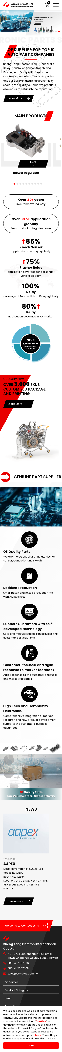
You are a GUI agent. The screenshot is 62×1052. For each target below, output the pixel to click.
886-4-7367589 (18, 968)
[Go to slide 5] (26, 184)
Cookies (41, 1021)
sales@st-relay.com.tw (23, 973)
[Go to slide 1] (53, 31)
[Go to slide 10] (41, 184)
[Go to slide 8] (35, 184)
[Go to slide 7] (32, 184)
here (38, 1035)
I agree (31, 1045)
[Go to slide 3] (59, 31)
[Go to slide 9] (38, 184)
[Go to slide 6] (29, 184)
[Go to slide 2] (56, 31)
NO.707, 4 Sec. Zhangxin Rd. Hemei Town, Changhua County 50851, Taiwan (33, 956)
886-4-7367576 (18, 963)
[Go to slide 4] (23, 184)
